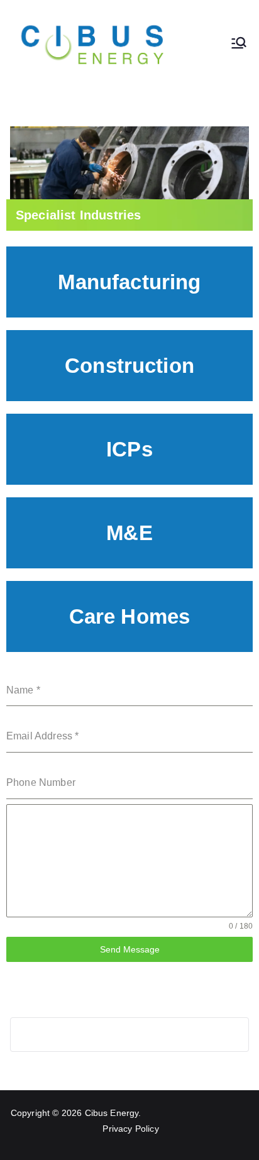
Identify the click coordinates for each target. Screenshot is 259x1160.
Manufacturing (129, 282)
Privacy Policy (130, 1129)
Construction (129, 365)
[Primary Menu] (239, 44)
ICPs (129, 449)
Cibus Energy (112, 1113)
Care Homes (129, 616)
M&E (129, 532)
